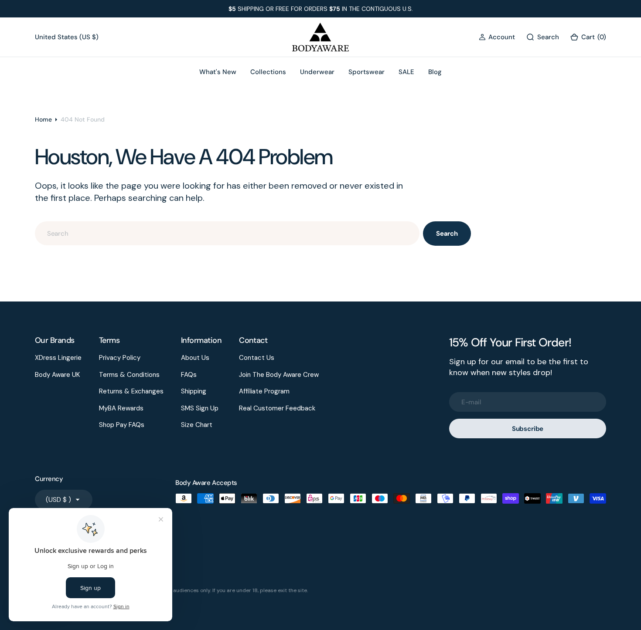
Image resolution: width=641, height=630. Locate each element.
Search (447, 233)
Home (43, 119)
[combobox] (227, 233)
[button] (497, 37)
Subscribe (528, 428)
